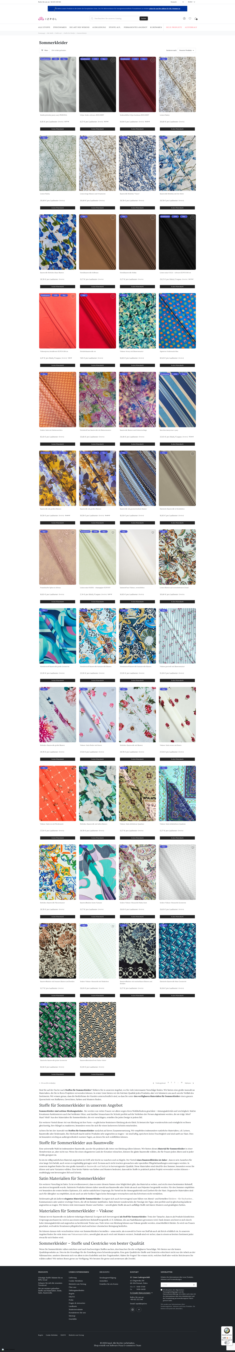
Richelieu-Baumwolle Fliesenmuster (52, 903)
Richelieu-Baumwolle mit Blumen (131, 745)
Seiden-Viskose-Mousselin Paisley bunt (133, 903)
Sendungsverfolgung (108, 1278)
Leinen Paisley (165, 115)
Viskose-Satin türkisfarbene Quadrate (173, 824)
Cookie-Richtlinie (76, 1281)
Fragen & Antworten (77, 1303)
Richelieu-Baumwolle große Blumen (52, 745)
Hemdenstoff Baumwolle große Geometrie (54, 666)
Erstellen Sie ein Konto (109, 1284)
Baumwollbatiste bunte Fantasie (91, 903)
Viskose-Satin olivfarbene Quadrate (132, 824)
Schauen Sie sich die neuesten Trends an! (50, 1284)
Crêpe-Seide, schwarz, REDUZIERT (92, 115)
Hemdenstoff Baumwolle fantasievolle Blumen (95, 666)
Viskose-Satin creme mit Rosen (170, 745)
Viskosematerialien (79, 1234)
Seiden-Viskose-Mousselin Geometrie (173, 903)
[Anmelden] (184, 18)
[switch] (226, 1342)
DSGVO (72, 1297)
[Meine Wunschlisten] (190, 18)
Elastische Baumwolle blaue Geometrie (173, 981)
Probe (71, 1300)
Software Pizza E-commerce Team (125, 1345)
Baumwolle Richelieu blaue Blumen (52, 273)
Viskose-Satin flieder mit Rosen (91, 745)
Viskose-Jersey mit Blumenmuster (131, 351)
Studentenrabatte (76, 1309)
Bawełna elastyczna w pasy (169, 430)
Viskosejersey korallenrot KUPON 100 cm (54, 351)
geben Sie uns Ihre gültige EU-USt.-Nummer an (164, 8)
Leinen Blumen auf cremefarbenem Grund (174, 588)
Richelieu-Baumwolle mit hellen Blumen (93, 824)
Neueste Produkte (185, 50)
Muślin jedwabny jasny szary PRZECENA (53, 115)
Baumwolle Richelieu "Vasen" (130, 194)
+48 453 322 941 (136, 1299)
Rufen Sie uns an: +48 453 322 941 (49, 2)
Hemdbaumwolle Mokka (128, 273)
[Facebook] (138, 1309)
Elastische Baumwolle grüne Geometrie (53, 1060)
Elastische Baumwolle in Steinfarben (172, 509)
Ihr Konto (104, 1272)
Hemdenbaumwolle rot (88, 351)
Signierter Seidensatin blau (169, 351)
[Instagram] (132, 1309)
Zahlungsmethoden (76, 1290)
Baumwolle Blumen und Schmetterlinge (133, 430)
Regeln (71, 1293)
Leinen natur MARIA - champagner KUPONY (95, 588)
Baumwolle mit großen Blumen (50, 509)
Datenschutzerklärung (170, 1294)
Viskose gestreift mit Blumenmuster (172, 666)
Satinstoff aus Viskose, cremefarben (132, 588)
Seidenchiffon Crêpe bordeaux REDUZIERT (134, 115)
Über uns (72, 1287)
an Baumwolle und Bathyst (96, 1166)
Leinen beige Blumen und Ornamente (93, 194)
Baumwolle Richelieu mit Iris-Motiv (172, 194)
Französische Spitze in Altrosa (50, 588)
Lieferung (73, 1278)
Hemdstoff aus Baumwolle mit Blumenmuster (95, 430)
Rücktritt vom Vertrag (77, 1284)
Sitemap (72, 1316)
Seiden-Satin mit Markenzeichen (51, 430)
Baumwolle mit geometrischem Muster (133, 509)
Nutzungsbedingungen (171, 1292)
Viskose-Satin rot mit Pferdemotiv (52, 824)
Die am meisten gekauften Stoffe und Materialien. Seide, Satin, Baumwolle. (50, 1290)
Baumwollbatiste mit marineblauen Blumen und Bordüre (136, 982)
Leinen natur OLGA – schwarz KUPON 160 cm (175, 273)
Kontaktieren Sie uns (77, 1313)
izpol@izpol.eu (141, 1303)
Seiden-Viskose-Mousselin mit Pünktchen (94, 981)
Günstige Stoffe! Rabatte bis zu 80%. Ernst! (50, 1279)
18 (181, 1082)
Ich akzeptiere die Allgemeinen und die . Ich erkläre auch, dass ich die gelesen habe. (179, 1295)
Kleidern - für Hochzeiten (180, 1198)
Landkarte (73, 1306)
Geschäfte (73, 1319)
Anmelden (104, 1281)
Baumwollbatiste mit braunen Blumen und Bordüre (57, 981)
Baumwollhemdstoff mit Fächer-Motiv (93, 1060)
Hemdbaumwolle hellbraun (89, 273)
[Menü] (231, 1327)
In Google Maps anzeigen (140, 1293)
